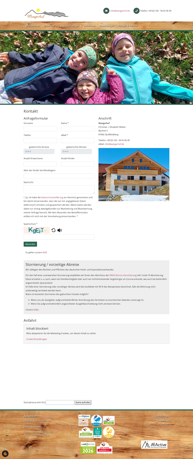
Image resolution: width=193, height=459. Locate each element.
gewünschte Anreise (39, 147)
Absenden (30, 244)
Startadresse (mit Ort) (34, 402)
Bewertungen (106, 25)
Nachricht (28, 182)
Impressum (163, 423)
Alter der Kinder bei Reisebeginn (40, 170)
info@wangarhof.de (120, 10)
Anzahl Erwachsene (33, 158)
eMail (64, 135)
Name (65, 123)
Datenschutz (163, 420)
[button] (53, 230)
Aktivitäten (89, 25)
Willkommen (33, 25)
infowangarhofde (114, 144)
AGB (45, 252)
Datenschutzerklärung (52, 197)
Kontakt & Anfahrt (127, 25)
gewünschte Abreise (76, 147)
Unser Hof (49, 25)
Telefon (27, 135)
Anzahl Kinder (68, 158)
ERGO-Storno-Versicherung (123, 275)
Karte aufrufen (83, 402)
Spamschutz (30, 223)
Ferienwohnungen (69, 26)
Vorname (28, 123)
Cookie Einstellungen (36, 339)
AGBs (36, 309)
